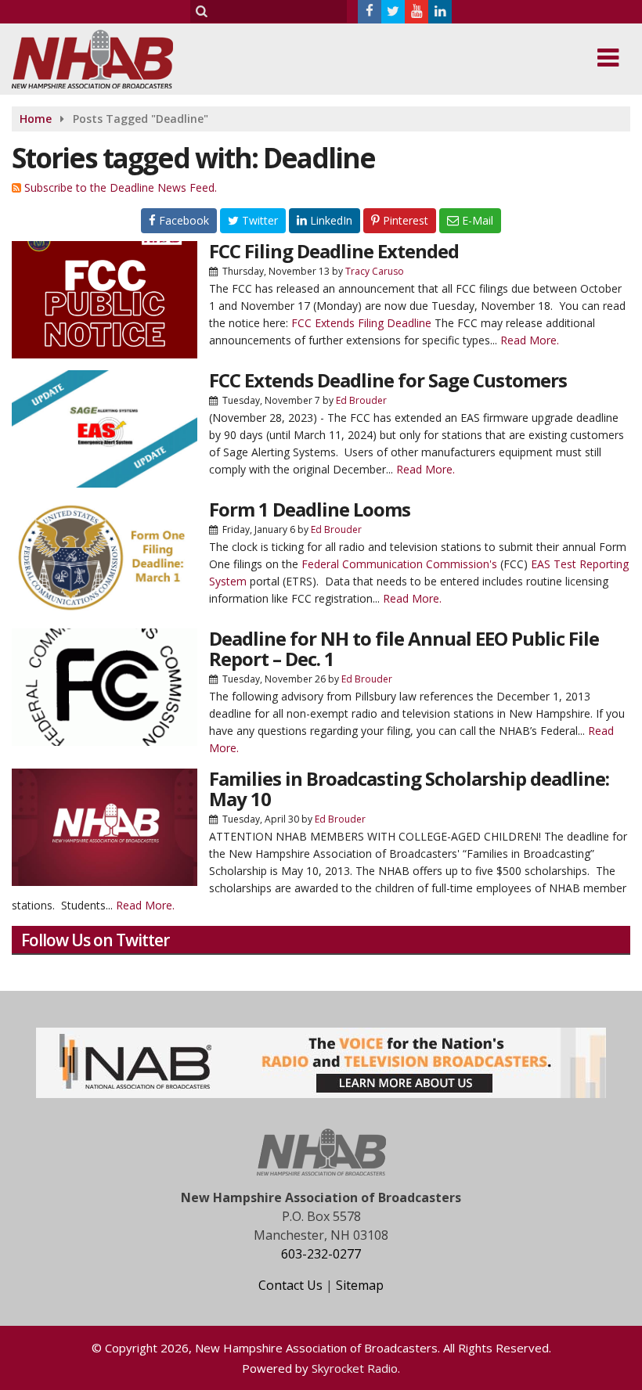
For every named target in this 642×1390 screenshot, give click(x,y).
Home (36, 118)
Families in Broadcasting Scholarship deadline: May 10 (409, 788)
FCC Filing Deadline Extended (334, 251)
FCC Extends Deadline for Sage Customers (388, 380)
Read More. (529, 340)
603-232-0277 (321, 1253)
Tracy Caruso (374, 271)
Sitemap (360, 1285)
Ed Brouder (361, 400)
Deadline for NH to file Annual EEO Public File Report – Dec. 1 (404, 648)
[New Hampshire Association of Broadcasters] (104, 57)
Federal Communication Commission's (399, 563)
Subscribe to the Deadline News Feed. (120, 187)
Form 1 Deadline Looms (309, 509)
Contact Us (290, 1285)
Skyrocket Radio (355, 1368)
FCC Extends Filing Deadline (361, 322)
